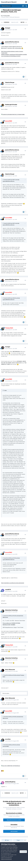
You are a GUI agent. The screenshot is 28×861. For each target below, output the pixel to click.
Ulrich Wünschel (10, 669)
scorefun (8, 739)
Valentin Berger (9, 82)
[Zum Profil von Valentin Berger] (2, 83)
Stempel (7, 28)
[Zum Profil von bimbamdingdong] (2, 782)
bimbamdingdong (10, 781)
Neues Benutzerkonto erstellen (14, 819)
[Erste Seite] (2, 22)
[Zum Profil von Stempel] (2, 28)
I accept (24, 851)
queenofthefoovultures (12, 42)
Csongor (7, 346)
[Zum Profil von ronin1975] (2, 590)
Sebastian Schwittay (11, 610)
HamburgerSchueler (11, 104)
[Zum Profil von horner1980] (2, 122)
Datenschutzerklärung (6, 859)
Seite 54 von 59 (15, 22)
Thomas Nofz (6, 15)
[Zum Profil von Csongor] (2, 347)
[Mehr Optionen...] (25, 29)
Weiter (22, 22)
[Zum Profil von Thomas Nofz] (2, 328)
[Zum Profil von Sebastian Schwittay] (2, 610)
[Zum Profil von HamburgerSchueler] (2, 105)
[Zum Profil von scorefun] (2, 740)
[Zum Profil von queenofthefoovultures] (2, 42)
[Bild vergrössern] (22, 48)
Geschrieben (11, 29)
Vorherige (6, 22)
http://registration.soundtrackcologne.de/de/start (12, 582)
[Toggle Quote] (3, 179)
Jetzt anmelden (14, 831)
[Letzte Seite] (26, 22)
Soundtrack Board (8, 2)
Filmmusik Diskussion (14, 17)
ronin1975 (8, 589)
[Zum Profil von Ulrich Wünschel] (2, 670)
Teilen (7, 840)
